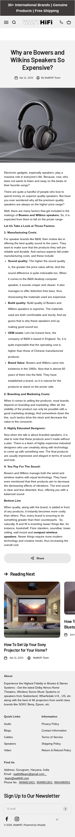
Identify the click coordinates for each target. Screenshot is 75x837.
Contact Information (54, 730)
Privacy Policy (50, 723)
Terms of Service (52, 737)
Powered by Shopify (34, 825)
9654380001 (62, 782)
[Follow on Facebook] (6, 819)
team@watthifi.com (17, 778)
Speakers (10, 743)
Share (40, 558)
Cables (8, 737)
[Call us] (61, 22)
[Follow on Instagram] (17, 819)
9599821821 (45, 782)
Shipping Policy (51, 743)
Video (7, 750)
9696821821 (27, 782)
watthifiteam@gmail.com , (30, 774)
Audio (7, 723)
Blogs (7, 730)
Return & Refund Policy (56, 750)
